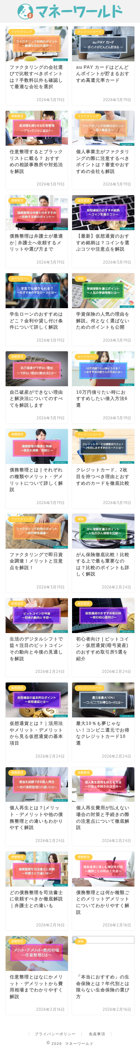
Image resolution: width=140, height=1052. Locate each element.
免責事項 (97, 1034)
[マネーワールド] (70, 15)
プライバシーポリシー (55, 1034)
